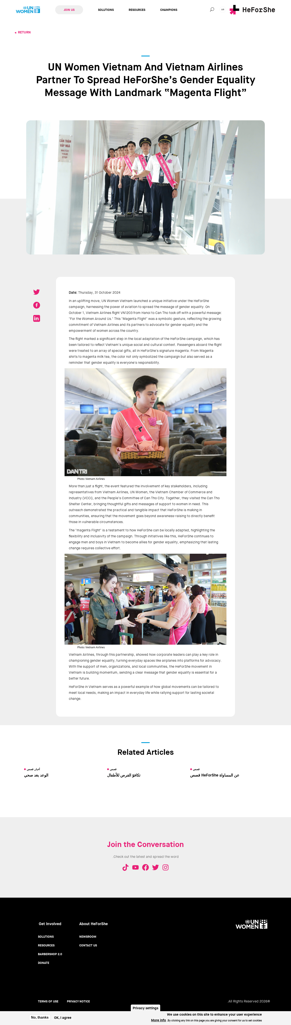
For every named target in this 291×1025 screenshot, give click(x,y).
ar (222, 9)
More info (158, 1020)
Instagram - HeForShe (165, 867)
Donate (43, 963)
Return (24, 32)
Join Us (69, 10)
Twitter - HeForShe (155, 867)
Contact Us (88, 945)
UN (28, 9)
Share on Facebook (36, 305)
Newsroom (87, 937)
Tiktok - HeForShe (125, 867)
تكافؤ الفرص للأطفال (123, 775)
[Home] (252, 9)
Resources (137, 10)
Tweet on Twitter (36, 292)
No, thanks (40, 1017)
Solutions (106, 10)
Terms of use (48, 1001)
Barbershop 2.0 (50, 954)
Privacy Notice (78, 1001)
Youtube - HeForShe (135, 867)
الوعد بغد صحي (36, 775)
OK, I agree (62, 1017)
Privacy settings (145, 1008)
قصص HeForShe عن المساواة (214, 775)
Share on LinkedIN (36, 318)
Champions (168, 10)
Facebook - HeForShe (145, 867)
